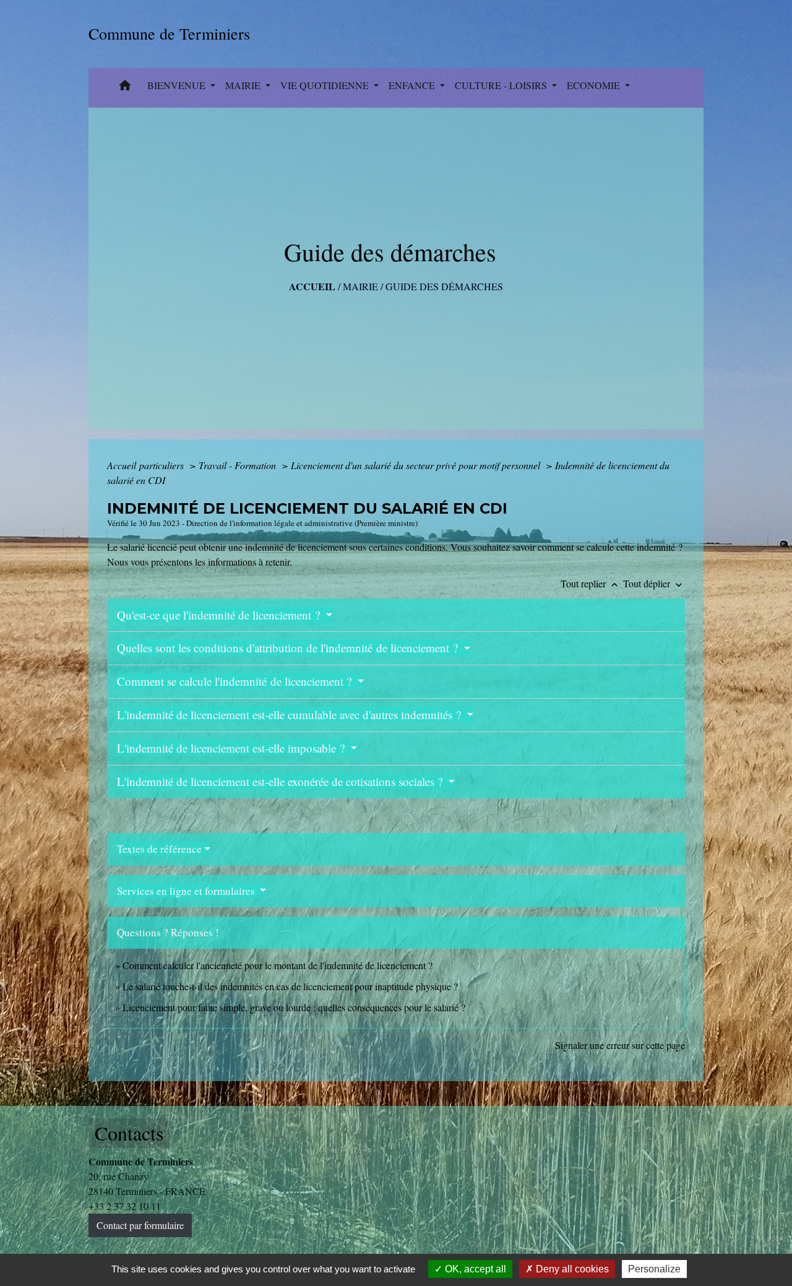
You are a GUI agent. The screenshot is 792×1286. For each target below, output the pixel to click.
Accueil (312, 286)
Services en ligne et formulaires (187, 891)
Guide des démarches (444, 286)
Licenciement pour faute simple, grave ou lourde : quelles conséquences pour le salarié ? (294, 1007)
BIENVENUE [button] (177, 85)
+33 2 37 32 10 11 (124, 1205)
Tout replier (591, 583)
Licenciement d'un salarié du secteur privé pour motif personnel (417, 465)
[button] (125, 88)
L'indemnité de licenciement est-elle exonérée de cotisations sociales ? (281, 781)
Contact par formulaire (140, 1225)
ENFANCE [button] (413, 85)
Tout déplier (654, 583)
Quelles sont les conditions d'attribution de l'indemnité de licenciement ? (289, 647)
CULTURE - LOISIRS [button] (502, 85)
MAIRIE (360, 286)
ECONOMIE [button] (594, 85)
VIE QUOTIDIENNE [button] (325, 85)
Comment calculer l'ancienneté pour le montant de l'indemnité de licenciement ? (278, 965)
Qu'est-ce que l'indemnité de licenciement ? (220, 615)
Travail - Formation (238, 465)
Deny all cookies (571, 1269)
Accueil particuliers (146, 465)
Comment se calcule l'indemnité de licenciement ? (236, 681)
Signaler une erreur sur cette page (620, 1044)
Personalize (654, 1269)
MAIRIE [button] (244, 85)
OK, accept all (474, 1269)
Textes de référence (159, 849)
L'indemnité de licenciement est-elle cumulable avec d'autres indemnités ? (290, 714)
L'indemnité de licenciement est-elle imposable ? (232, 748)
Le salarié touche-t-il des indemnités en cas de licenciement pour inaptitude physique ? (290, 986)
